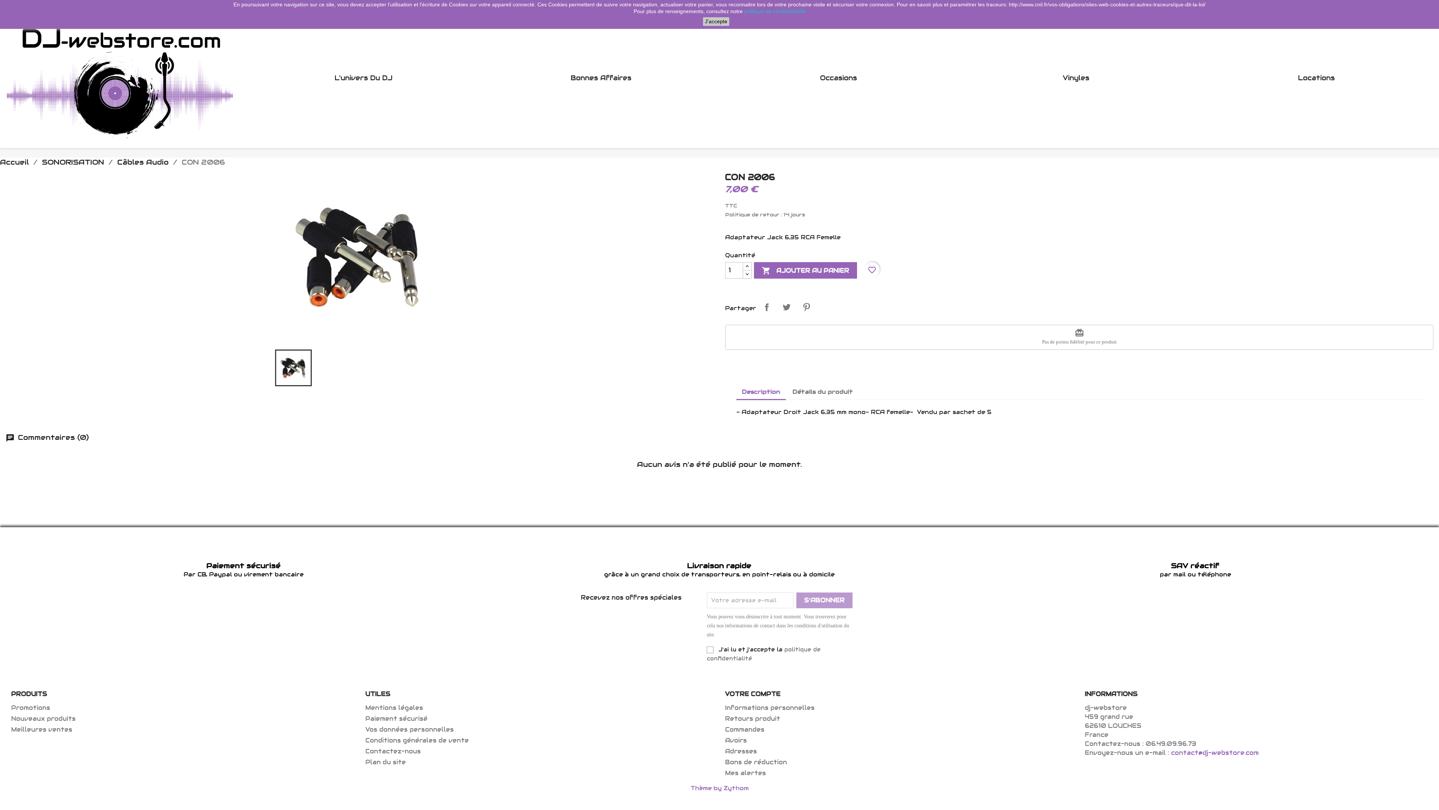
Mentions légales (394, 708)
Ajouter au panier (805, 270)
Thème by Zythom (720, 788)
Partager (766, 307)
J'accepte (716, 21)
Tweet (786, 307)
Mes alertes (745, 773)
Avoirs (736, 740)
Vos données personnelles (409, 730)
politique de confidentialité (775, 11)
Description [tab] (761, 391)
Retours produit (752, 719)
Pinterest (806, 307)
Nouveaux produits (43, 719)
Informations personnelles (770, 708)
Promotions (30, 708)
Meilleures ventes (41, 730)
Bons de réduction (756, 762)
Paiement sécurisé (396, 719)
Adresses (741, 751)
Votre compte (753, 694)
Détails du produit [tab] (823, 391)
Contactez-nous (393, 751)
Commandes (744, 730)
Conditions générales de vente (417, 740)
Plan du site (385, 762)
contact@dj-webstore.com (1215, 753)
